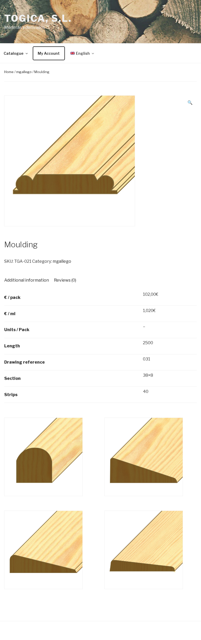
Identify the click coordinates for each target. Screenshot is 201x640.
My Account (49, 53)
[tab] (26, 280)
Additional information (26, 280)
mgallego (24, 72)
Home (9, 72)
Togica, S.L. (38, 18)
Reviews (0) (65, 280)
